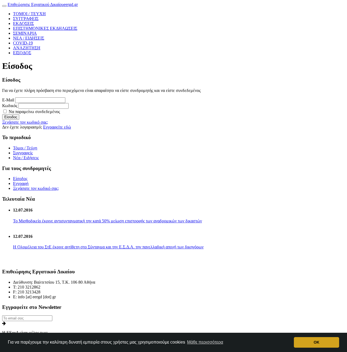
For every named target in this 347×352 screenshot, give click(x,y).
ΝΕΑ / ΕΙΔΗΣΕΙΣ (28, 38)
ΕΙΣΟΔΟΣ (22, 52)
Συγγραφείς (23, 153)
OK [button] (316, 342)
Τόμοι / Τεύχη (25, 148)
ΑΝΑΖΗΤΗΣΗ (26, 48)
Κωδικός (9, 105)
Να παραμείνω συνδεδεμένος (34, 111)
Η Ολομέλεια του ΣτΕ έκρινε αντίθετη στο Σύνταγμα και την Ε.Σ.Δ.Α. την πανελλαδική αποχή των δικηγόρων (108, 247)
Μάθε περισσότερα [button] (205, 342)
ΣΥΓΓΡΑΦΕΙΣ (25, 18)
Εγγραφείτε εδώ (57, 127)
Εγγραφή (20, 183)
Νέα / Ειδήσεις (26, 157)
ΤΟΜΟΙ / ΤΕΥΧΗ (29, 13)
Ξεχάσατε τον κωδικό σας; (25, 122)
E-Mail (8, 100)
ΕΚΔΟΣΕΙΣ (23, 23)
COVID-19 (23, 43)
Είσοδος (10, 117)
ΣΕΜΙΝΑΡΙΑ (25, 33)
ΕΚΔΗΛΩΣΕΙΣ (45, 28)
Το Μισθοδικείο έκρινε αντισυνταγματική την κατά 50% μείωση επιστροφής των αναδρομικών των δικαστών (107, 221)
